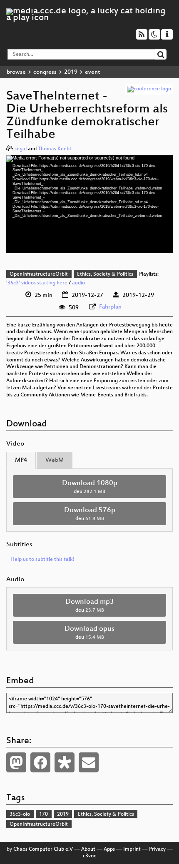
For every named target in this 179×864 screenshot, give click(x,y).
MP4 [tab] (21, 460)
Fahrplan (110, 307)
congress (45, 72)
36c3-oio (20, 814)
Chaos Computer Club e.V (43, 849)
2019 (70, 72)
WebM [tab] (54, 460)
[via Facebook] (40, 762)
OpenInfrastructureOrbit (39, 274)
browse (16, 72)
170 (43, 814)
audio (78, 283)
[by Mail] (89, 762)
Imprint (132, 849)
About (88, 849)
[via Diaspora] (65, 762)
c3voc (89, 856)
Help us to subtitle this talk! (42, 560)
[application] (89, 204)
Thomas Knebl (54, 149)
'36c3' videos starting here (36, 283)
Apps (109, 849)
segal (21, 149)
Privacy (157, 849)
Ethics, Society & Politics (105, 274)
